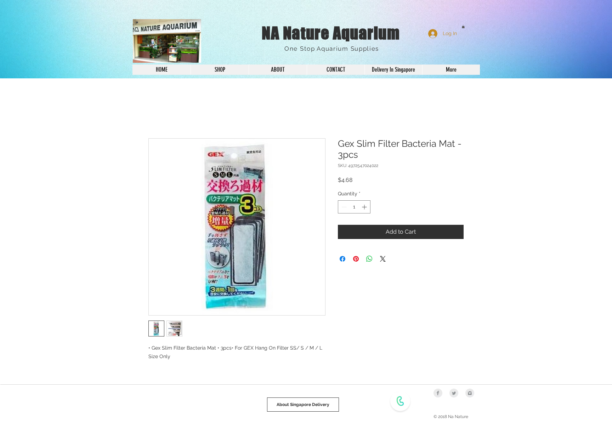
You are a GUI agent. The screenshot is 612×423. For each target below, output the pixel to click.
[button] (463, 26)
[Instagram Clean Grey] (469, 394)
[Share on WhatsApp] (369, 259)
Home (156, 113)
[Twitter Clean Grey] (453, 394)
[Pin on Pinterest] (356, 259)
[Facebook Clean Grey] (438, 394)
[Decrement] (343, 207)
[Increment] (365, 207)
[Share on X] (383, 259)
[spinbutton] (354, 207)
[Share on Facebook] (342, 259)
